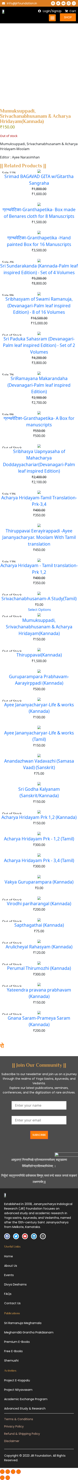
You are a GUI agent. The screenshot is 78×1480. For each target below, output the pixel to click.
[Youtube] (63, 3)
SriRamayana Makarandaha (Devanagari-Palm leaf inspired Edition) (39, 384)
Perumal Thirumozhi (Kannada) (39, 968)
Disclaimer (11, 1441)
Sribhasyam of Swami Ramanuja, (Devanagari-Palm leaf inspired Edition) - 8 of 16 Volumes (39, 305)
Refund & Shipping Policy (22, 1434)
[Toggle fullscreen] (7, 1471)
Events (9, 1275)
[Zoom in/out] (2, 1471)
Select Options (39, 609)
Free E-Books (13, 1351)
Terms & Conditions (18, 1419)
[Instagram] (74, 3)
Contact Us (12, 1303)
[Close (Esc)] (18, 1471)
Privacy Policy (14, 1426)
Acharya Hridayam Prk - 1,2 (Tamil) (39, 839)
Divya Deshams (15, 1284)
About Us (10, 1266)
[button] (52, 17)
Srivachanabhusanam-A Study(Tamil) (39, 598)
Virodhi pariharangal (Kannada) (39, 903)
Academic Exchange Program (25, 1399)
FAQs (7, 1294)
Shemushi (11, 1360)
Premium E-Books (17, 1342)
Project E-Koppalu (17, 1380)
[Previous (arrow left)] (2, 1477)
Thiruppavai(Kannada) (39, 655)
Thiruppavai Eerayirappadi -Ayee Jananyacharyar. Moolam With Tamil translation (39, 537)
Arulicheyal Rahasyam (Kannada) (39, 947)
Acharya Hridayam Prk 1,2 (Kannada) (39, 817)
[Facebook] (53, 3)
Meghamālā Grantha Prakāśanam (28, 1332)
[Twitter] (58, 3)
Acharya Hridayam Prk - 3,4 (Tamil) (39, 860)
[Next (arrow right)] (7, 1477)
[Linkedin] (69, 3)
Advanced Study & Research (25, 1408)
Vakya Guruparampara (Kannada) (39, 882)
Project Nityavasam (18, 1390)
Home (8, 1256)
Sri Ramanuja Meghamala (22, 1323)
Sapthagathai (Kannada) (39, 925)
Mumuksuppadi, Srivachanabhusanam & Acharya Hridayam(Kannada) (39, 626)
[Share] (13, 1471)
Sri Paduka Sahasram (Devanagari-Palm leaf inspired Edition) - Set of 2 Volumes (39, 345)
